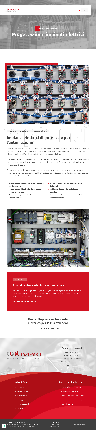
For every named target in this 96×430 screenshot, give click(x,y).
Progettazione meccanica (24, 301)
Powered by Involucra (79, 424)
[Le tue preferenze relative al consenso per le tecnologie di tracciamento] (4, 426)
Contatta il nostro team (48, 328)
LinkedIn (67, 365)
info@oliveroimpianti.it (72, 362)
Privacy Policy (55, 422)
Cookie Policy (55, 424)
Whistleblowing (54, 426)
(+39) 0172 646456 (74, 358)
